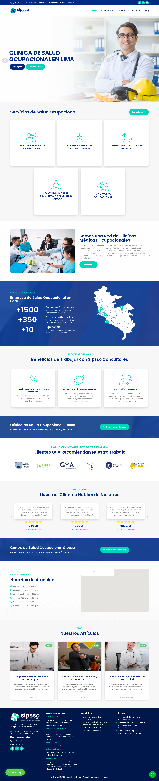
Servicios (122, 10)
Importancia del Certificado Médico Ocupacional (32, 678)
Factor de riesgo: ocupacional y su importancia (79, 678)
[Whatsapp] (152, 774)
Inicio (94, 10)
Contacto (136, 10)
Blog (147, 10)
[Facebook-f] (139, 2)
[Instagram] (143, 2)
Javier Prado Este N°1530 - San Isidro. (59, 746)
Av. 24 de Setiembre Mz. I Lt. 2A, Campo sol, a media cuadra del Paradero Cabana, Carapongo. (60, 722)
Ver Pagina (17, 67)
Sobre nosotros (108, 10)
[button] (11, 466)
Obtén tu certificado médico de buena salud (127, 678)
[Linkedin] (147, 2)
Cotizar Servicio (35, 67)
